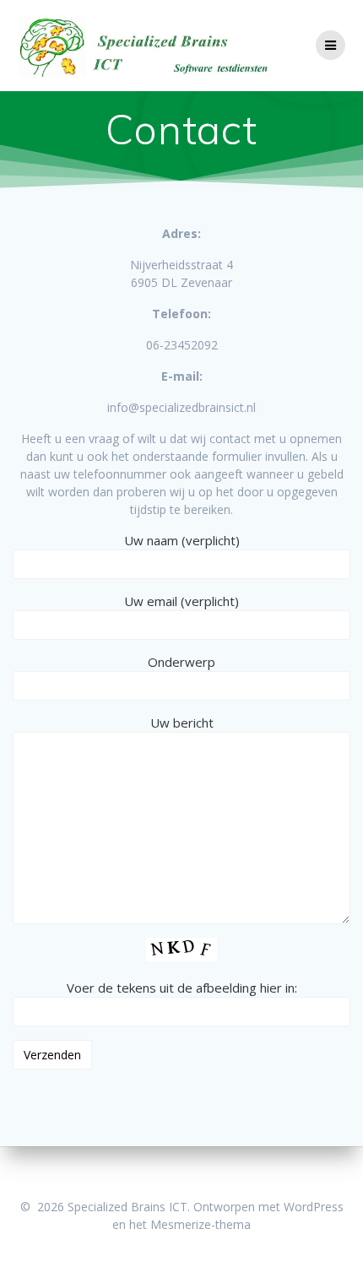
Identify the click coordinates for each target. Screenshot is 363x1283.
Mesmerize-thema (200, 1224)
